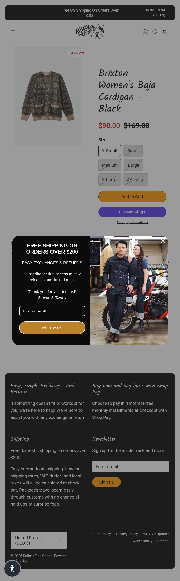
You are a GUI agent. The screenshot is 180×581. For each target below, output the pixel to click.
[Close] (163, 241)
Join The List (52, 327)
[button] (12, 568)
